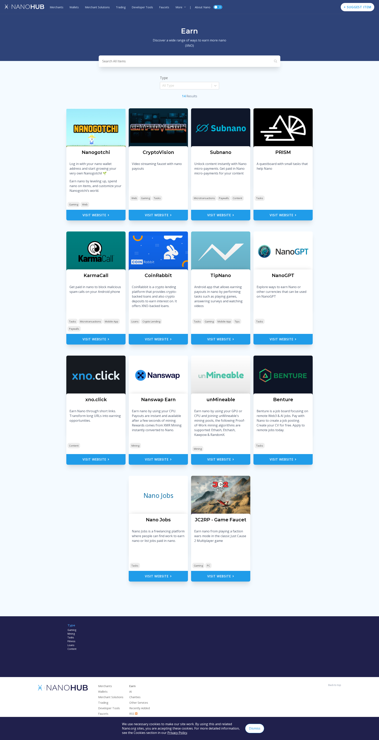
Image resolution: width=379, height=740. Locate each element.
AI (130, 691)
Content (237, 198)
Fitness (71, 641)
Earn (132, 686)
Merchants (56, 7)
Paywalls (224, 198)
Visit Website (95, 215)
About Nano (202, 7)
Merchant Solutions (97, 7)
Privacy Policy (177, 733)
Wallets (74, 7)
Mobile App (111, 321)
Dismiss (254, 728)
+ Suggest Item (357, 7)
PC (208, 565)
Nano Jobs (158, 495)
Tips (237, 321)
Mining (135, 445)
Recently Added (139, 708)
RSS (132, 714)
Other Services (138, 702)
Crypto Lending (151, 321)
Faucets (164, 7)
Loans (135, 321)
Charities (135, 697)
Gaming (73, 204)
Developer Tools (142, 7)
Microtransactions (204, 198)
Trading (121, 7)
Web (85, 204)
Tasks (157, 198)
